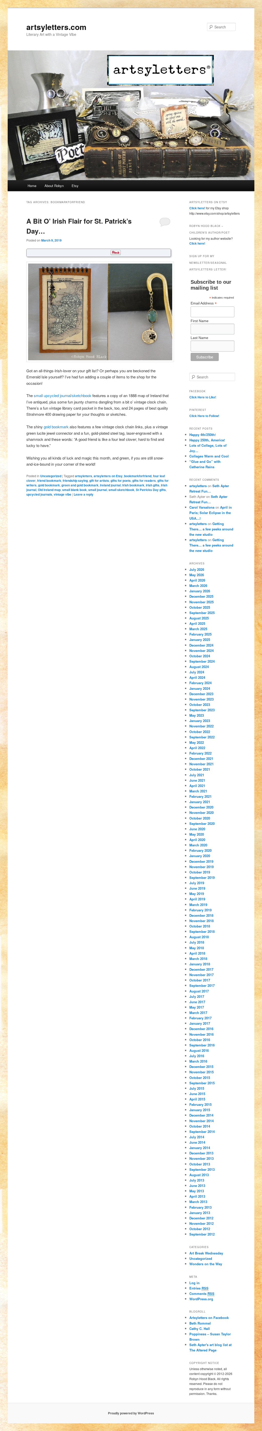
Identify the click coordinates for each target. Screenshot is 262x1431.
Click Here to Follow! (204, 415)
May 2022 (196, 742)
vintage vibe (62, 494)
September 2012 (202, 1234)
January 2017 (199, 1023)
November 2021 (201, 763)
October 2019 (199, 872)
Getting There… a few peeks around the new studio (211, 529)
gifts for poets (121, 480)
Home (32, 185)
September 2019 (202, 877)
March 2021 (198, 791)
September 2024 (202, 661)
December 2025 (201, 596)
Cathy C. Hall (199, 1328)
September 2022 (202, 737)
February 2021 (200, 796)
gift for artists (99, 480)
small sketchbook (121, 489)
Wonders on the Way (205, 1263)
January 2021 (199, 801)
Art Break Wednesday (206, 1253)
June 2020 (197, 828)
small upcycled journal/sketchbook (62, 395)
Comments (201, 1293)
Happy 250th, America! (207, 440)
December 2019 (201, 861)
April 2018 (197, 953)
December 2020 (201, 807)
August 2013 (199, 1174)
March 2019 (198, 904)
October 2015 (199, 1077)
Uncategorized (50, 476)
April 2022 (197, 747)
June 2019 (197, 888)
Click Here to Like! (202, 397)
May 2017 (196, 1007)
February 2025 (200, 634)
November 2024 (201, 650)
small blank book (74, 489)
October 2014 (199, 1126)
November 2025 (201, 601)
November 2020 (201, 812)
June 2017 (197, 1001)
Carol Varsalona (201, 507)
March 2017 (198, 1012)
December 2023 (201, 693)
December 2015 (201, 1066)
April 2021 (197, 785)
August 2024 (199, 666)
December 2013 (201, 1153)
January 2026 (199, 590)
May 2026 (196, 574)
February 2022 (200, 753)
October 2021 (199, 769)
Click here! (197, 208)
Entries (199, 1288)
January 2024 (199, 688)
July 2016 (196, 1055)
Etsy (75, 185)
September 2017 (202, 985)
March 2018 (198, 958)
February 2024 (200, 682)
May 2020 (196, 834)
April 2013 (197, 1196)
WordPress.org (201, 1298)
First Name (200, 321)
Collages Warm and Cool (209, 456)
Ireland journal (110, 485)
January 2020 (199, 855)
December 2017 (201, 969)
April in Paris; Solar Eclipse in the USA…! (210, 512)
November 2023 (201, 699)
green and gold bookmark (80, 485)
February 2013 (200, 1207)
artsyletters (83, 476)
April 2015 (197, 1099)
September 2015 (202, 1082)
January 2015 (199, 1109)
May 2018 (196, 947)
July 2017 (196, 996)
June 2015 (197, 1093)
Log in (194, 1282)
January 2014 (199, 1147)
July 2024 (196, 672)
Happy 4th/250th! (202, 434)
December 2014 (201, 1115)
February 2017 (200, 1017)
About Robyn (54, 185)
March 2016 (198, 1061)
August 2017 (199, 991)
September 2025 (202, 612)
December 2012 (201, 1218)
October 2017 (199, 980)
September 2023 (202, 709)
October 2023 (199, 704)
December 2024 (201, 645)
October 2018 (199, 926)
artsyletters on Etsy (108, 476)
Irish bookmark (133, 485)
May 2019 (196, 893)
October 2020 (199, 818)
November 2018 (201, 920)
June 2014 (197, 1142)
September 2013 (202, 1169)
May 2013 (196, 1190)
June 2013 (197, 1185)
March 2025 (198, 628)
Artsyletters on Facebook (209, 1317)
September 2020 (202, 823)
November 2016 (201, 1034)
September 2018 (202, 931)
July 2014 (196, 1136)
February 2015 (200, 1104)
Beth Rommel (200, 1323)
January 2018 (199, 964)
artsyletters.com (56, 26)
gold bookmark (56, 426)
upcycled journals (39, 494)
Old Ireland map (49, 489)
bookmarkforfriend (137, 476)
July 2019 (196, 882)
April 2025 (197, 623)
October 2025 (199, 607)
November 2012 (201, 1223)
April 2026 (197, 580)
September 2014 (202, 1131)
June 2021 (197, 780)
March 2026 (198, 585)
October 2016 (199, 1039)
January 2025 (199, 639)
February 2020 (200, 850)
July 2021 (196, 774)
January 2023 (199, 720)
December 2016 (201, 1028)
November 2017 (201, 974)
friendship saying (75, 480)
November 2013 (201, 1158)
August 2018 (199, 936)
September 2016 (202, 1045)
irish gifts (152, 485)
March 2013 (198, 1201)
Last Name (199, 338)
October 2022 (199, 731)
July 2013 (196, 1180)
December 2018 (201, 915)
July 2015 (196, 1088)
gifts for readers (144, 480)
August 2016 (199, 1050)
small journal (97, 489)
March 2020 (198, 845)
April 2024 (197, 677)
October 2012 (199, 1228)
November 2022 (201, 726)
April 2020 (197, 839)
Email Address (204, 303)
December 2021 (201, 758)
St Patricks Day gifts (151, 489)
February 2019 (200, 910)
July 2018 (196, 942)
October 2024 (199, 655)
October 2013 (199, 1164)
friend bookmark (49, 480)
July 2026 (196, 569)
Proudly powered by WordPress (131, 1413)
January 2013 (199, 1212)
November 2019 (201, 866)
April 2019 (197, 899)
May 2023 (196, 715)
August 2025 (199, 618)
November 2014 (201, 1120)
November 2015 (201, 1071)
